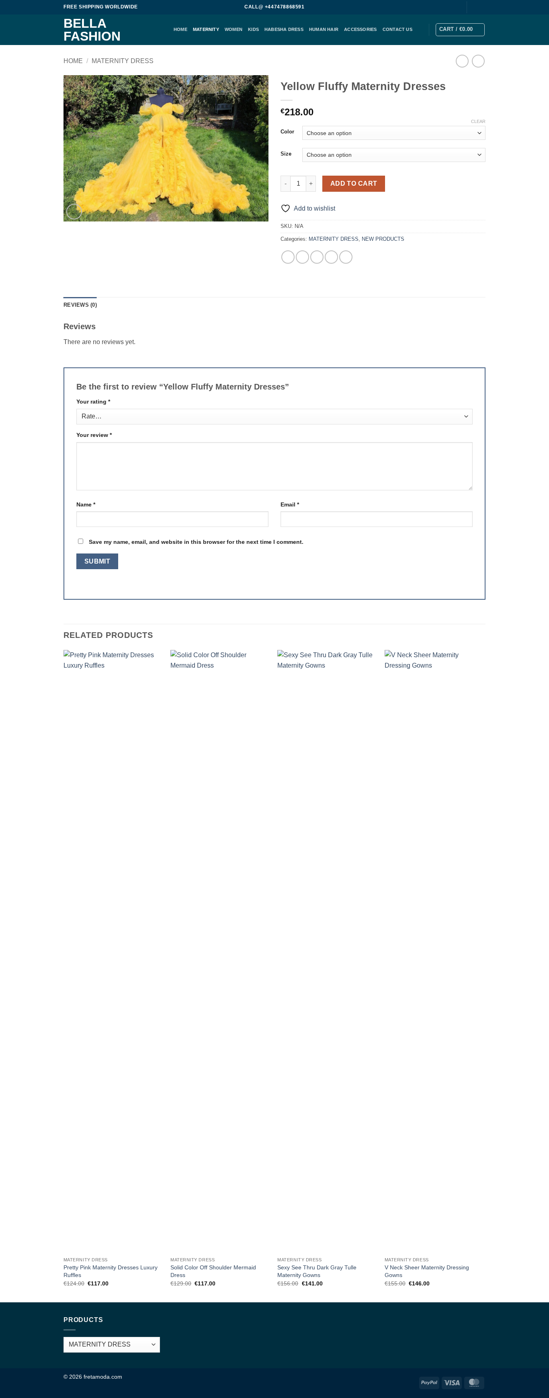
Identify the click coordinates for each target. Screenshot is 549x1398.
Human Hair (323, 29)
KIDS (253, 29)
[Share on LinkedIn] (345, 257)
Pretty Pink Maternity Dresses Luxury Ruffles (111, 1271)
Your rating (93, 401)
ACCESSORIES (360, 29)
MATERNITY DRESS (123, 60)
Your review (94, 435)
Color (287, 132)
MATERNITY (206, 29)
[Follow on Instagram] (481, 7)
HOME (180, 29)
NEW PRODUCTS (383, 239)
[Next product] (462, 61)
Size (286, 154)
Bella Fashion (92, 30)
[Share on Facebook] (288, 257)
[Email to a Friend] (317, 257)
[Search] (456, 7)
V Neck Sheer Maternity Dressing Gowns (427, 1271)
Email (290, 504)
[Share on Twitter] (302, 257)
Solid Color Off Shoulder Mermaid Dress (213, 1271)
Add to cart (353, 183)
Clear (478, 121)
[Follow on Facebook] (473, 7)
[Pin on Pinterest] (331, 257)
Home (73, 60)
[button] (460, 29)
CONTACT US (397, 29)
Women (233, 29)
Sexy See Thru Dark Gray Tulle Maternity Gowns (316, 1271)
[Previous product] (478, 61)
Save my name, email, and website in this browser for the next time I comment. (196, 542)
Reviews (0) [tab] (80, 305)
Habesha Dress (283, 29)
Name (85, 504)
